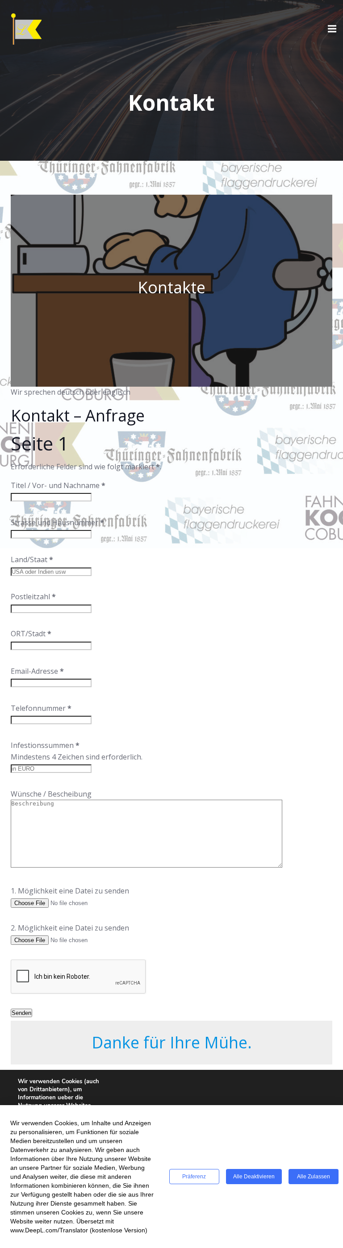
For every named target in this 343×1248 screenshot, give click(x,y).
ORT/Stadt (31, 634)
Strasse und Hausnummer (57, 522)
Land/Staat (32, 559)
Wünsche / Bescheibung (51, 794)
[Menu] (331, 29)
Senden (21, 1013)
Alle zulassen (313, 1176)
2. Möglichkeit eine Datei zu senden (70, 928)
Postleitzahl (33, 596)
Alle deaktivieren (254, 1176)
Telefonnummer (41, 708)
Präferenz (194, 1176)
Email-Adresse (37, 671)
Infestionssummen (45, 745)
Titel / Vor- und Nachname (58, 485)
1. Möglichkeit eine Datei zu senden (70, 891)
